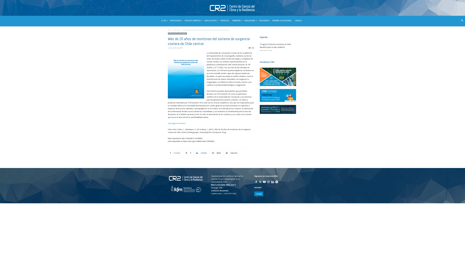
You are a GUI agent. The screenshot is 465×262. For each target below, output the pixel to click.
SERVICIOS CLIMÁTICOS (193, 21)
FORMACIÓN (236, 21)
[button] (462, 21)
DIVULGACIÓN (264, 21)
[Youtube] (264, 182)
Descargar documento (177, 123)
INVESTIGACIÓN (175, 21)
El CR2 (164, 21)
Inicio (169, 30)
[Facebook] (256, 182)
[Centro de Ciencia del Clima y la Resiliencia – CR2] (232, 8)
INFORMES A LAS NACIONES (282, 21)
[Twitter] (260, 182)
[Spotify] (277, 182)
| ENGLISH (298, 21)
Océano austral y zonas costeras (177, 33)
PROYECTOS (225, 21)
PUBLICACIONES (249, 21)
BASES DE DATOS (211, 21)
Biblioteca (177, 30)
